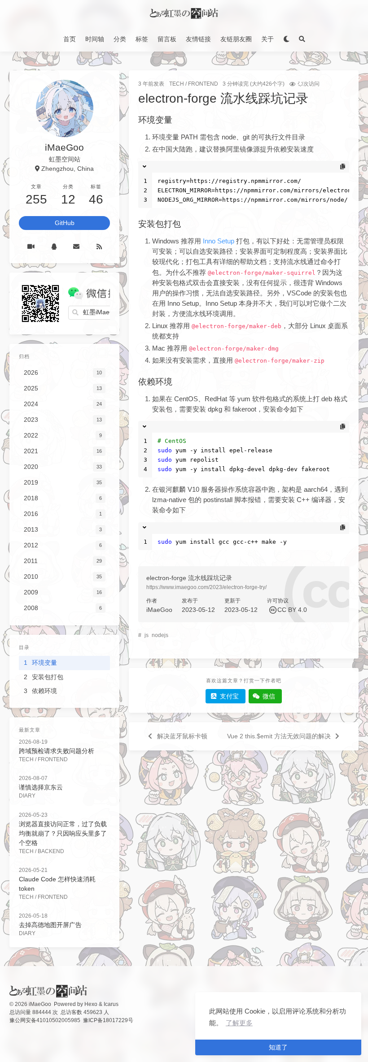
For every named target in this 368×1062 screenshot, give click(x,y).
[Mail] (76, 246)
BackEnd (51, 851)
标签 (142, 39)
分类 (120, 39)
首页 (69, 39)
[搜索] (302, 39)
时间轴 (94, 39)
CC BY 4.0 (292, 609)
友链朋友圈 (236, 39)
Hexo (90, 1004)
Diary (27, 796)
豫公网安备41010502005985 (44, 1020)
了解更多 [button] (239, 1023)
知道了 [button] (278, 1047)
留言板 (167, 39)
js (147, 635)
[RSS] (99, 246)
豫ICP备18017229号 (108, 1020)
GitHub (64, 222)
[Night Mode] (286, 39)
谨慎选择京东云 (41, 787)
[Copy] (342, 167)
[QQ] (54, 246)
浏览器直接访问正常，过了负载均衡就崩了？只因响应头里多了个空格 (63, 833)
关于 (267, 39)
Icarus (111, 1004)
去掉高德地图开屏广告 (50, 924)
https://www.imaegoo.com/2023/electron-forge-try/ (206, 587)
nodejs (160, 635)
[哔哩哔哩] (31, 246)
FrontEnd (203, 84)
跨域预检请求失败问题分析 (56, 750)
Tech (176, 84)
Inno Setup (218, 241)
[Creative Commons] (272, 609)
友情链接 (198, 39)
